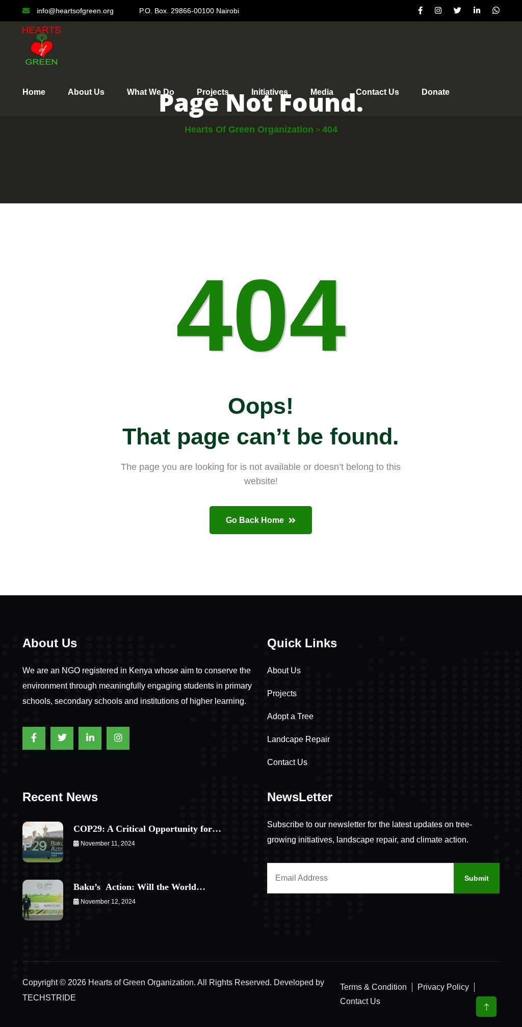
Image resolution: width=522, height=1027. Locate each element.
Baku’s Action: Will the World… (139, 887)
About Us (86, 92)
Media (321, 92)
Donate (436, 92)
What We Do (150, 92)
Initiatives (269, 92)
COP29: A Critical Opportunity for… (147, 829)
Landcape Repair (298, 739)
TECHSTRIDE (49, 997)
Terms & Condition (373, 987)
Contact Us (287, 762)
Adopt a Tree (290, 716)
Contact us (377, 92)
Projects (213, 92)
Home (33, 92)
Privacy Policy (443, 987)
